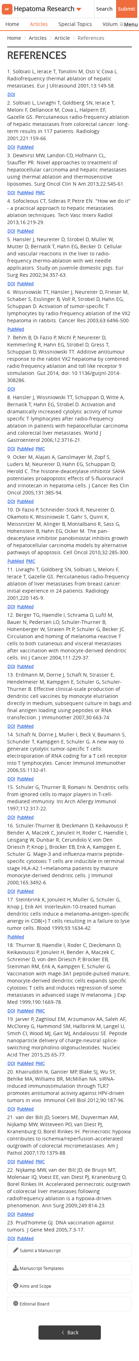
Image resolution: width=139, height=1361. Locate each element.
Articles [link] (38, 38)
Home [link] (14, 38)
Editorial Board (34, 1304)
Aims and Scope (35, 1286)
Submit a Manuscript (40, 1250)
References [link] (91, 38)
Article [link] (62, 38)
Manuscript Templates (41, 1268)
